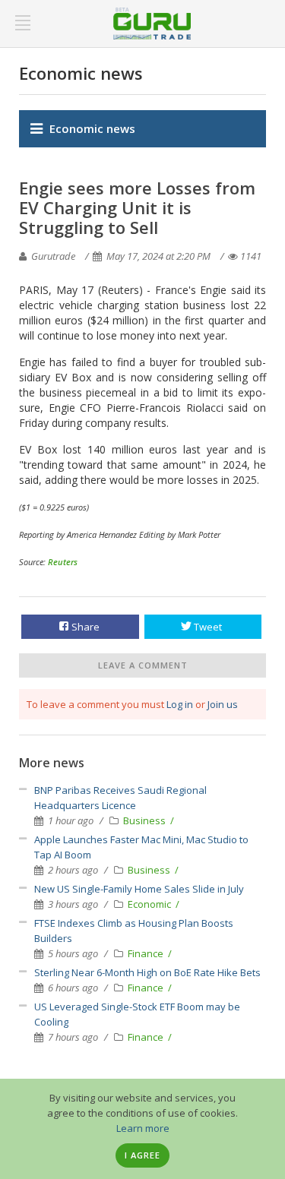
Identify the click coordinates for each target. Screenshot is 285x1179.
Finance (147, 953)
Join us (222, 704)
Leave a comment (143, 665)
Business (145, 820)
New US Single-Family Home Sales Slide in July (139, 889)
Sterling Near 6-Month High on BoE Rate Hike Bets (147, 972)
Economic (150, 904)
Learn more (142, 1128)
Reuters (63, 561)
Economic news (92, 128)
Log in (179, 704)
